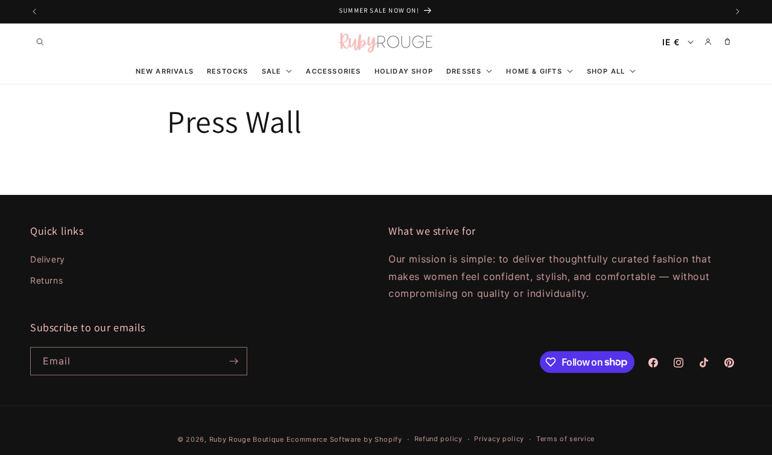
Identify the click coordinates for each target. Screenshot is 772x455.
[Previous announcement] (34, 11)
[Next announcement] (737, 11)
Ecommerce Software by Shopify (344, 439)
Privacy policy (499, 438)
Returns (46, 280)
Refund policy (438, 438)
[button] (39, 41)
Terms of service (565, 438)
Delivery (47, 259)
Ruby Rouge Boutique (247, 439)
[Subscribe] (233, 361)
